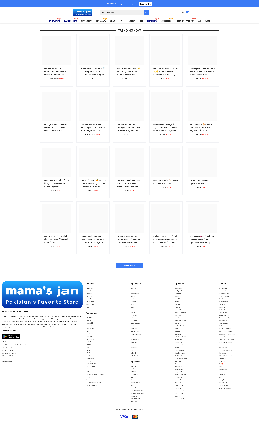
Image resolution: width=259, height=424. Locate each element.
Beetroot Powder (180, 380)
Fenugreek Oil (179, 385)
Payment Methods (224, 293)
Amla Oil (177, 318)
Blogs (220, 366)
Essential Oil (89, 317)
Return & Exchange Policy (226, 356)
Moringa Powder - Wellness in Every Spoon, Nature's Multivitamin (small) (55, 127)
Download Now (145, 4)
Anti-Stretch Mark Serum (182, 337)
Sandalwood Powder (180, 320)
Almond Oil (178, 293)
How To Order (223, 288)
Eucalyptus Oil (179, 291)
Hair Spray (133, 301)
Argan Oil (133, 371)
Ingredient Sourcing (224, 337)
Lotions (88, 344)
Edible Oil (133, 353)
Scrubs (88, 355)
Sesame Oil (178, 334)
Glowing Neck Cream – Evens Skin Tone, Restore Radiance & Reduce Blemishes (202, 71)
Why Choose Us (223, 299)
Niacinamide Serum (180, 312)
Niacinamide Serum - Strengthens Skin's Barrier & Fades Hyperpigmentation (128, 127)
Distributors (222, 353)
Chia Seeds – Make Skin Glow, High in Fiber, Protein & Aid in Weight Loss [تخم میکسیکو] (93, 127)
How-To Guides (223, 347)
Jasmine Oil (178, 382)
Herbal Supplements (92, 385)
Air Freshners (134, 320)
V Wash (88, 377)
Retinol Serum (179, 299)
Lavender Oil (134, 374)
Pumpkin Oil (178, 372)
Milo (87, 307)
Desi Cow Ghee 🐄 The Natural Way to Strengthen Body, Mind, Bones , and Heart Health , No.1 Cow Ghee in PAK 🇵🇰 (128, 239)
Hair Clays (133, 299)
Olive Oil (133, 380)
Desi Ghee (134, 347)
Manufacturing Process (225, 331)
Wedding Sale (222, 358)
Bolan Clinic (89, 291)
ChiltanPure (89, 288)
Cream (88, 331)
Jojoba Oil (133, 377)
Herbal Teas (134, 345)
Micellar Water (135, 339)
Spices (88, 380)
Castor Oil (133, 366)
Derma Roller (134, 328)
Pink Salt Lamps (135, 331)
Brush (132, 310)
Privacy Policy (223, 380)
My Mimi (89, 296)
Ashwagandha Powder (181, 358)
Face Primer (134, 342)
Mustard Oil (178, 301)
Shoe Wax (133, 312)
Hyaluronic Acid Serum (137, 390)
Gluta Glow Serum (180, 353)
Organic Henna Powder (137, 393)
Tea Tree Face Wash (180, 391)
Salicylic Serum (179, 369)
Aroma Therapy (90, 301)
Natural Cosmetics (136, 334)
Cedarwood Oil (179, 307)
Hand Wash (134, 315)
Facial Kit (88, 342)
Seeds (88, 369)
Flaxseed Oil (178, 366)
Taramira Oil (178, 288)
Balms (88, 350)
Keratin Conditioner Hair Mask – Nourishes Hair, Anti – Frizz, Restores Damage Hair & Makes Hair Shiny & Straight (93, 239)
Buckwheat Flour (91, 363)
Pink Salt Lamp (179, 393)
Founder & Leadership (225, 328)
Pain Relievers (135, 293)
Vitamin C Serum (135, 388)
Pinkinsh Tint (178, 342)
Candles (133, 326)
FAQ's (220, 377)
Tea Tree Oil (134, 369)
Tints (87, 347)
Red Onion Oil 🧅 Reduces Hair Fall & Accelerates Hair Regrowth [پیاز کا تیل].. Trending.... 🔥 (201, 127)
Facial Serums (90, 328)
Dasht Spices (90, 299)
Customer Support (224, 296)
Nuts (87, 371)
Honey (132, 350)
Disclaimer (222, 307)
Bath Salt (133, 318)
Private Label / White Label (226, 339)
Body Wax (133, 288)
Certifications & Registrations (227, 318)
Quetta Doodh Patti (180, 374)
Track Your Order (223, 291)
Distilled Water (179, 339)
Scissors (133, 307)
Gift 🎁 (221, 364)
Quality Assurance (224, 315)
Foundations (134, 337)
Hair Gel (177, 347)
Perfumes (133, 291)
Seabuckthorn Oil (135, 401)
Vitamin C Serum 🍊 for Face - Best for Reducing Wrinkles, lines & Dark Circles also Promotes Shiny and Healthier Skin (93, 183)
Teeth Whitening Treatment (94, 382)
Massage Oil (89, 320)
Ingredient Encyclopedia (225, 350)
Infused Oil (89, 323)
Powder (133, 296)
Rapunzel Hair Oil (179, 377)
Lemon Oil (177, 328)
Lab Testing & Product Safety (227, 334)
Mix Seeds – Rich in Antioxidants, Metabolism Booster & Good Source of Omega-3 (55, 71)
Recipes (221, 345)
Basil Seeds (134, 385)
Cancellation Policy (224, 385)
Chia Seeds (134, 396)
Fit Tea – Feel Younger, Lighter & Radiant (199, 182)
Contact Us (222, 374)
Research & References (225, 342)
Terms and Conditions (225, 388)
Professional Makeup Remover (95, 374)
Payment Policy (223, 301)
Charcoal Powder (179, 310)
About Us (221, 372)
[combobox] (122, 12)
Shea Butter (178, 361)
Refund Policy (223, 312)
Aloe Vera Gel (179, 345)
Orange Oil (178, 323)
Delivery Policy (223, 382)
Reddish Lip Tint (135, 398)
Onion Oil (177, 331)
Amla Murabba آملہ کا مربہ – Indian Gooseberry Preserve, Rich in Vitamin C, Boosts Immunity (165, 239)
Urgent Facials (90, 358)
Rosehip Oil (178, 296)
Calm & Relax (90, 304)
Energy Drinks (90, 366)
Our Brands (222, 310)
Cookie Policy (223, 304)
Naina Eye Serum (179, 364)
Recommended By (224, 369)
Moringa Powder (135, 382)
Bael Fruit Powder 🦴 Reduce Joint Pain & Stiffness (165, 182)
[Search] (124, 12)
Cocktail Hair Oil (179, 399)
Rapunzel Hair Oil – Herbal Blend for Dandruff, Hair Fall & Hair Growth (56, 239)
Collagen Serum (179, 350)
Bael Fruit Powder (180, 326)
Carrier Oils (89, 326)
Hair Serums (89, 334)
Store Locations (223, 323)
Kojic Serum (178, 388)
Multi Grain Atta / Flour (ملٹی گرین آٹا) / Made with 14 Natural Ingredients (56, 183)
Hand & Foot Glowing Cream (183, 356)
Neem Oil (177, 396)
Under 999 (222, 361)
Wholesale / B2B (223, 320)
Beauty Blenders (135, 323)
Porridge (88, 361)
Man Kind (89, 293)
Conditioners (90, 339)
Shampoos (89, 336)
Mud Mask (89, 353)
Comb (132, 304)
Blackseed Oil (178, 304)
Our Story (221, 326)
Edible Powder (135, 356)
